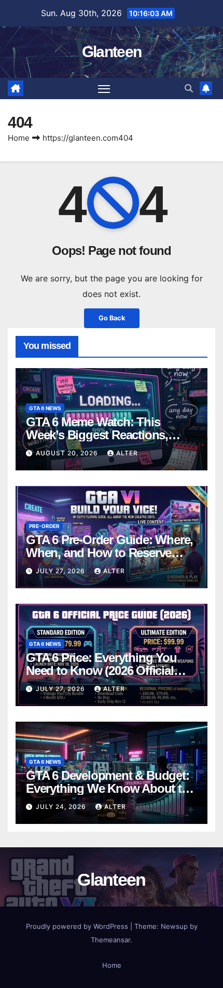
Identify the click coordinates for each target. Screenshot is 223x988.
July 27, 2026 (61, 571)
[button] (189, 88)
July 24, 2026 (62, 806)
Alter (127, 453)
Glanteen (111, 51)
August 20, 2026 (68, 453)
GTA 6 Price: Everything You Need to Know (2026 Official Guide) (101, 671)
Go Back (112, 318)
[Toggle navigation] (104, 89)
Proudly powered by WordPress (78, 926)
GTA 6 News (45, 408)
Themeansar (110, 940)
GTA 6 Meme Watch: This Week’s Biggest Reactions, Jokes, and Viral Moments (97, 435)
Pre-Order (44, 526)
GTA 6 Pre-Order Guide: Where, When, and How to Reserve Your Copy (109, 553)
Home (19, 138)
